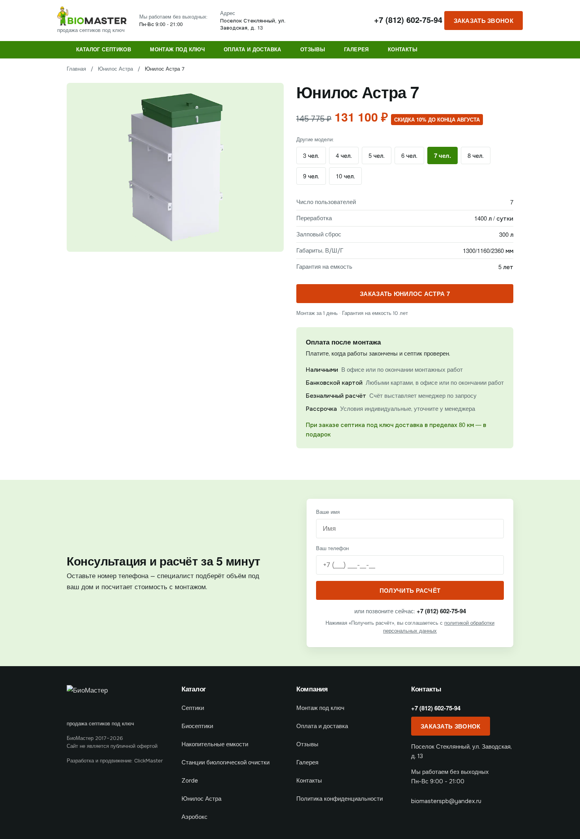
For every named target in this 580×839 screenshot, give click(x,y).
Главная (76, 69)
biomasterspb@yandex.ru (446, 801)
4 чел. (344, 155)
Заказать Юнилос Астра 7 (405, 293)
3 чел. (311, 155)
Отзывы (312, 49)
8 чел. (476, 155)
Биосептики (197, 726)
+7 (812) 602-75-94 (408, 19)
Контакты (402, 49)
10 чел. (345, 176)
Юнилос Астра (115, 69)
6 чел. (409, 155)
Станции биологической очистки (225, 762)
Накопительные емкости (214, 744)
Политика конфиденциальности (339, 799)
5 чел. (377, 155)
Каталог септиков (103, 49)
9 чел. (311, 176)
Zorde (189, 781)
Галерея (356, 49)
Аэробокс (194, 817)
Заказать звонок (484, 20)
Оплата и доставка (252, 49)
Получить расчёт (410, 590)
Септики (192, 708)
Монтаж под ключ (177, 49)
